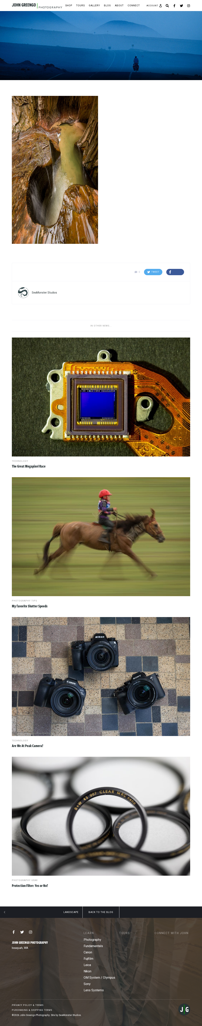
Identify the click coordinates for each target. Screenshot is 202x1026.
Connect (134, 5)
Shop (68, 5)
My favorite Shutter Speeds (30, 606)
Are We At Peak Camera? (27, 745)
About (119, 5)
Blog (107, 5)
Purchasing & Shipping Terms (32, 1010)
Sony (87, 984)
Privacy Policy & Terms (28, 1005)
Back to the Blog (101, 912)
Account (152, 5)
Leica (87, 965)
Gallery (94, 5)
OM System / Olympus (99, 977)
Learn (89, 933)
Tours (80, 5)
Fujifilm (88, 958)
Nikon (87, 971)
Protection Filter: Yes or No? (30, 885)
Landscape (71, 912)
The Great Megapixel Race (29, 466)
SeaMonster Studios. (70, 1015)
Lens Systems (94, 990)
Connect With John (172, 933)
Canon (88, 952)
